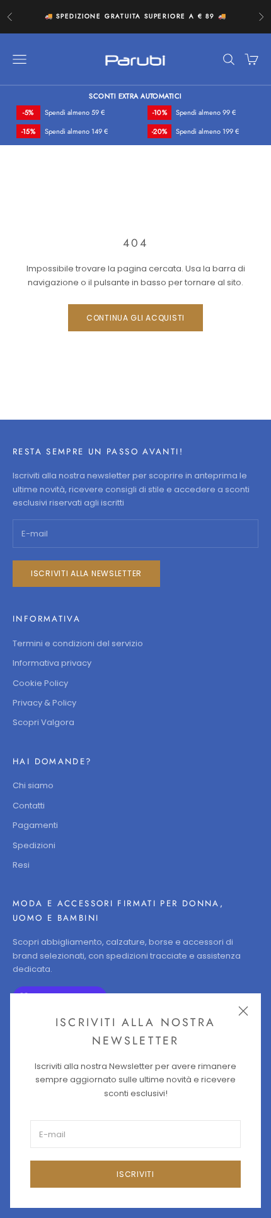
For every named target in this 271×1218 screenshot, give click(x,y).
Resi (21, 865)
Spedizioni (34, 845)
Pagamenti (35, 825)
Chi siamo (33, 785)
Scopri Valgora (43, 722)
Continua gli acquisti (135, 317)
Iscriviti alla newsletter (86, 573)
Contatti (29, 806)
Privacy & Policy (44, 703)
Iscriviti (135, 1174)
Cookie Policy (40, 683)
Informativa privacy (52, 663)
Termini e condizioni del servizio (78, 643)
